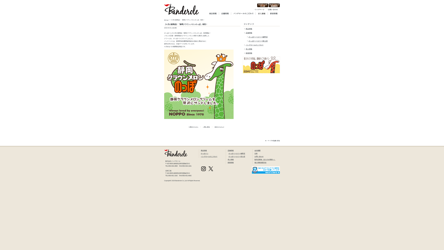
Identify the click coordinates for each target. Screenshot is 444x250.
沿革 (255, 153)
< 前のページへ (193, 127)
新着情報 (249, 53)
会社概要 (257, 150)
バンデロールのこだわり (255, 45)
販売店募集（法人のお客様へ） (265, 159)
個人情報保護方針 (260, 162)
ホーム (166, 20)
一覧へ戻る (206, 127)
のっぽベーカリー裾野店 (258, 37)
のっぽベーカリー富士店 (258, 41)
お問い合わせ (259, 156)
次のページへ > (219, 127)
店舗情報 (249, 33)
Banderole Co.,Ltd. (181, 180)
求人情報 (249, 49)
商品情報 (249, 29)
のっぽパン (204, 153)
